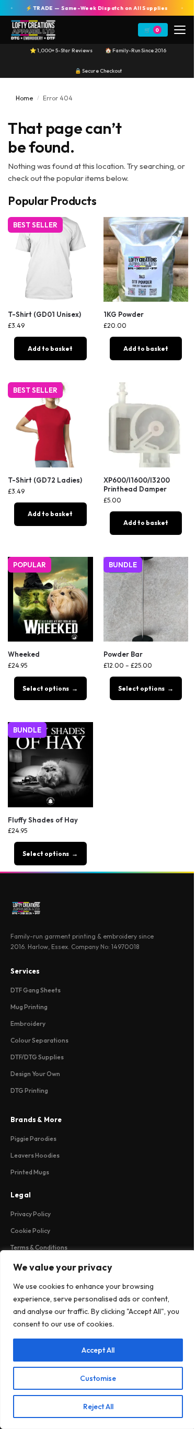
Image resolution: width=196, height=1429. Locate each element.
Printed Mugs (29, 1172)
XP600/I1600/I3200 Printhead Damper (136, 484)
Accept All (98, 1350)
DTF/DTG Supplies (37, 1057)
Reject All (98, 1406)
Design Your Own (35, 1074)
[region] (98, 1339)
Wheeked (24, 654)
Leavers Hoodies (35, 1155)
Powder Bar (123, 654)
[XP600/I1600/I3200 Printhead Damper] (146, 424)
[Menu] (180, 30)
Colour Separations (39, 1040)
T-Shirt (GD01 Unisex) (44, 314)
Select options (45, 688)
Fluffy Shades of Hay (43, 820)
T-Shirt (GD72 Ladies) (45, 480)
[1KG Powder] (146, 259)
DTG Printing (29, 1090)
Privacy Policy (30, 1214)
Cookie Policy (30, 1230)
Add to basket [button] (50, 348)
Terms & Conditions (38, 1247)
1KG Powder (123, 314)
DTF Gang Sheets (35, 990)
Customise (98, 1378)
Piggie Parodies (33, 1138)
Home (24, 98)
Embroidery (27, 1023)
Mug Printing (29, 1007)
